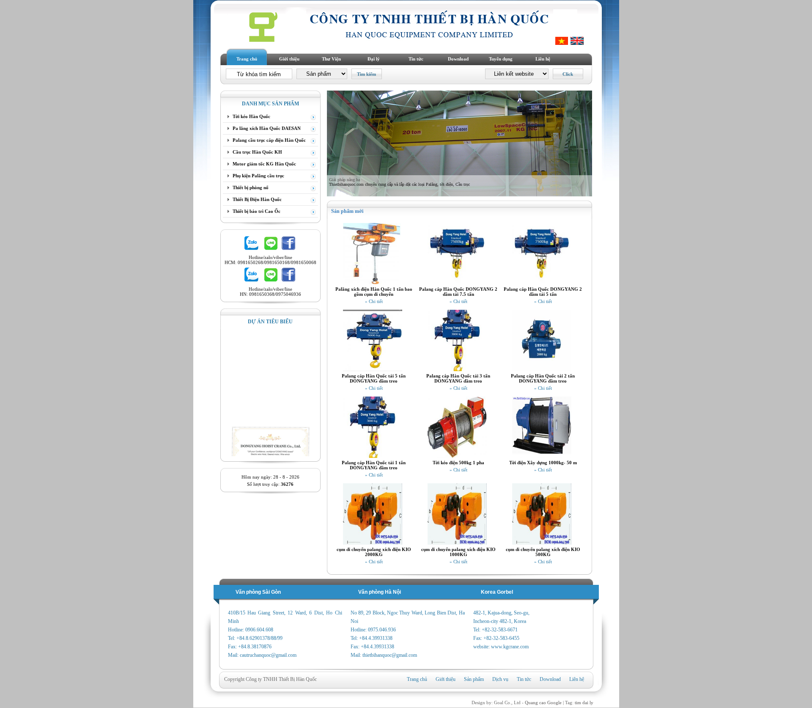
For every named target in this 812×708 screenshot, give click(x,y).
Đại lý (374, 58)
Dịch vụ (500, 679)
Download (458, 58)
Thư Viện (331, 58)
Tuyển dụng (501, 58)
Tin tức (416, 58)
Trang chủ (246, 58)
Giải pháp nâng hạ (344, 179)
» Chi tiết (374, 301)
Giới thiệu (289, 58)
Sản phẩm (474, 679)
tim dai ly (584, 702)
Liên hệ (542, 58)
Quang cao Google (543, 702)
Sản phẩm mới (347, 211)
